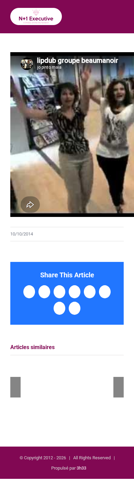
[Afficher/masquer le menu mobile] (121, 18)
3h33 (81, 468)
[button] (15, 387)
